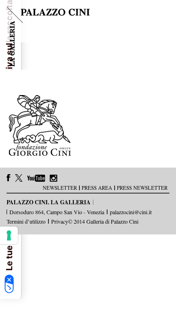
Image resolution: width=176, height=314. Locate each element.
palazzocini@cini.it (131, 212)
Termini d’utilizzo (26, 221)
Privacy (59, 221)
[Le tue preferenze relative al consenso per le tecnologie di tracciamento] (9, 235)
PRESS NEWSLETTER (142, 187)
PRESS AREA (97, 187)
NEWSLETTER (60, 187)
